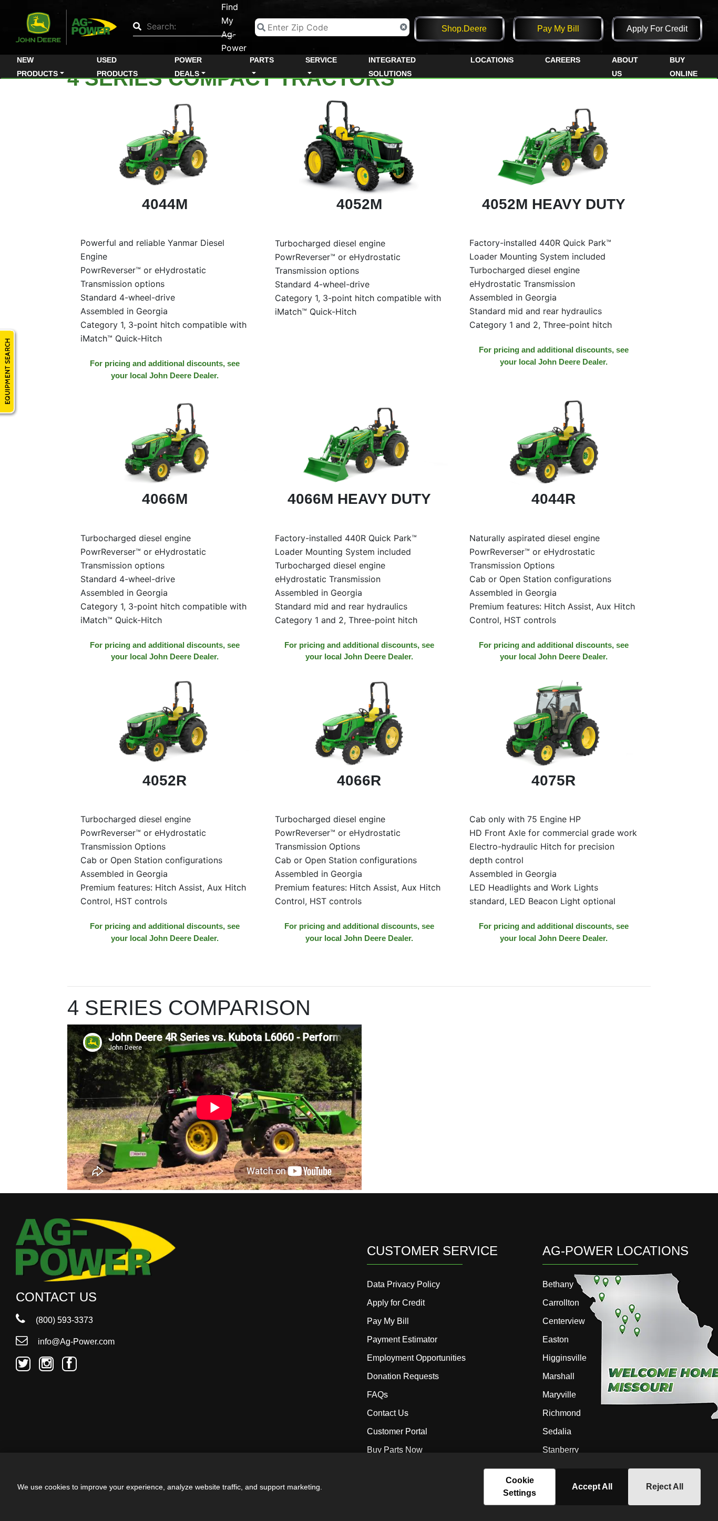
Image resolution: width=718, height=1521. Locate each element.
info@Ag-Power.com (75, 1341)
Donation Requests (403, 1376)
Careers (562, 60)
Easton (555, 1339)
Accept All (592, 1486)
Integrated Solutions (392, 67)
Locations (492, 60)
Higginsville (564, 1357)
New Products (37, 67)
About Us (625, 67)
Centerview (563, 1321)
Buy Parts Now (395, 1449)
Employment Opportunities (416, 1357)
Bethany (557, 1284)
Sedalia (556, 1431)
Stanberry (560, 1449)
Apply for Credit (657, 28)
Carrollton (560, 1302)
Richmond (561, 1413)
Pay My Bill (558, 28)
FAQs (377, 1394)
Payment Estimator (402, 1339)
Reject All (664, 1486)
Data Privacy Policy (403, 1284)
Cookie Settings (519, 1486)
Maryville (559, 1394)
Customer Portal (397, 1431)
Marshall (558, 1376)
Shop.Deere (464, 28)
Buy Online (684, 67)
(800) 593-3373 (63, 1320)
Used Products (117, 67)
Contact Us (387, 1413)
